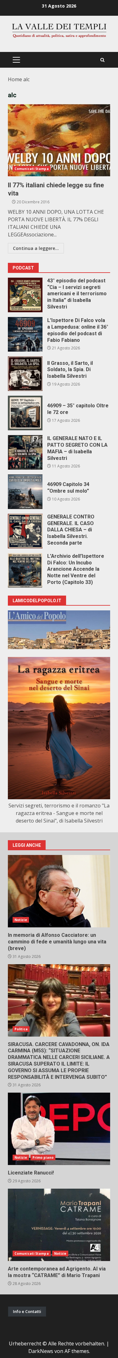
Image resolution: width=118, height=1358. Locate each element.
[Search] (102, 60)
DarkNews (40, 1351)
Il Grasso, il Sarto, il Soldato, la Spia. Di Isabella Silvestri (25, 373)
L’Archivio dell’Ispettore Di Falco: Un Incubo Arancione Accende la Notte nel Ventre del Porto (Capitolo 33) (25, 570)
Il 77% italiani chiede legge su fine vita (59, 140)
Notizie (20, 920)
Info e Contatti (27, 1311)
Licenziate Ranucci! (59, 1129)
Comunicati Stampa (31, 169)
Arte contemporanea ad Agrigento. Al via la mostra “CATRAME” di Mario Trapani (59, 1225)
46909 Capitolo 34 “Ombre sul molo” (25, 491)
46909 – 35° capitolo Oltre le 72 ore (25, 413)
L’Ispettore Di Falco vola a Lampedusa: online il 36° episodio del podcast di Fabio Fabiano (25, 334)
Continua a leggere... (36, 248)
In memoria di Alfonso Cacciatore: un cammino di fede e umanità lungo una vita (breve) (59, 891)
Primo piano (42, 1157)
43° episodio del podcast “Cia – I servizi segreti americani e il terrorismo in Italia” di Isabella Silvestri (25, 295)
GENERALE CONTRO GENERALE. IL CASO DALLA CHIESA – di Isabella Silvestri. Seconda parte (25, 531)
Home (15, 79)
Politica (21, 1029)
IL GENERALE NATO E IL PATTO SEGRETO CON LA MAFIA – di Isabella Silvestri (25, 452)
